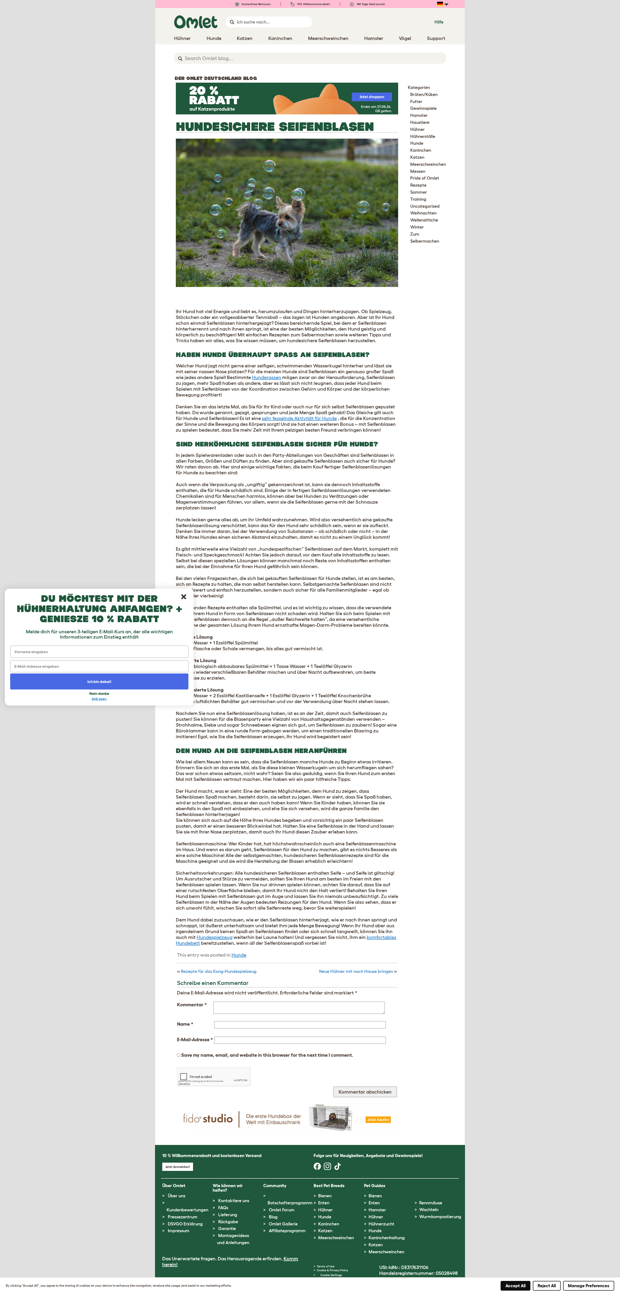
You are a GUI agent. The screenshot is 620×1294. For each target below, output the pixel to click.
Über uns (176, 1195)
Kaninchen (420, 150)
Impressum (178, 1230)
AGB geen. (99, 699)
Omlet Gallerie (283, 1224)
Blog (273, 1217)
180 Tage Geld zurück (370, 4)
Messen (417, 171)
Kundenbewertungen (187, 1209)
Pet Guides (374, 1185)
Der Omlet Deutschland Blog (216, 78)
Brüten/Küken (424, 94)
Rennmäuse (430, 1202)
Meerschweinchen (428, 164)
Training (418, 199)
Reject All (547, 1285)
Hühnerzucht (381, 1224)
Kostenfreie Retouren (256, 4)
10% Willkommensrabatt (313, 4)
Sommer (418, 192)
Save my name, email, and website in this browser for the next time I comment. (267, 1055)
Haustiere (419, 122)
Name (185, 1024)
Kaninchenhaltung (387, 1237)
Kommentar (192, 1004)
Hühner (417, 129)
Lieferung (227, 1214)
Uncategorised (425, 206)
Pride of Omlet (424, 178)
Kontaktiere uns (233, 1200)
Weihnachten (423, 213)
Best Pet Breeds (329, 1185)
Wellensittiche (424, 220)
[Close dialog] (184, 596)
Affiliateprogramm (287, 1230)
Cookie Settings (331, 1275)
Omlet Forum (281, 1209)
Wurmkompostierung (440, 1216)
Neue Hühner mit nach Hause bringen (356, 971)
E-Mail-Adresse (195, 1039)
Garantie (227, 1228)
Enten (323, 1202)
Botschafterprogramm (290, 1202)
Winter (417, 227)
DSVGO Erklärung (185, 1224)
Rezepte (418, 185)
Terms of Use (325, 1266)
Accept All (515, 1285)
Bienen (325, 1195)
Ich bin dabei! (99, 681)
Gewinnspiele (423, 108)
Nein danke (99, 693)
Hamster (419, 115)
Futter (416, 101)
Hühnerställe (422, 136)
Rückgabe (228, 1221)
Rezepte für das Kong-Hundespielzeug (218, 971)
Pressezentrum (182, 1217)
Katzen (417, 157)
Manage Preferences (588, 1285)
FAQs (223, 1207)
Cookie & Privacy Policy (332, 1270)
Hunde (239, 955)
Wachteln (428, 1209)
